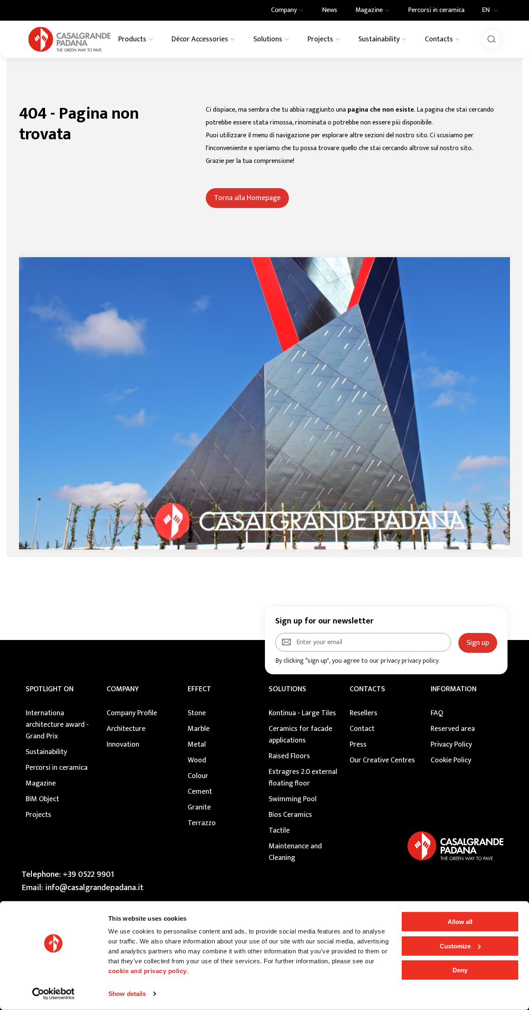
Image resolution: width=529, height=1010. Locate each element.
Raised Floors (289, 756)
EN (486, 10)
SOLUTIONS (287, 689)
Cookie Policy (451, 760)
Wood (197, 760)
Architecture (126, 729)
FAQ (437, 713)
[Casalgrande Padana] (69, 39)
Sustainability (46, 752)
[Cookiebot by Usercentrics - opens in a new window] (53, 994)
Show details (127, 993)
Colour (198, 776)
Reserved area (453, 729)
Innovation (123, 744)
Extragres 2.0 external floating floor (303, 777)
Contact (362, 729)
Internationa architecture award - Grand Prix (57, 724)
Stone (197, 713)
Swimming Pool (293, 799)
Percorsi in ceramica (57, 768)
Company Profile (132, 713)
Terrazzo (202, 823)
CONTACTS (367, 689)
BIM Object (42, 799)
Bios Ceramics (290, 815)
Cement (200, 791)
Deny (460, 970)
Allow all (460, 921)
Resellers (363, 713)
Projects (38, 815)
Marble (199, 729)
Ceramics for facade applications (300, 734)
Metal (197, 744)
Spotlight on (50, 689)
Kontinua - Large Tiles (302, 713)
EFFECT (199, 689)
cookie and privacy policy (147, 970)
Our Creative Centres (382, 760)
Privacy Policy (451, 744)
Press (358, 744)
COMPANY (123, 689)
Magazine (41, 783)
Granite (199, 807)
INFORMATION (454, 689)
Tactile (279, 830)
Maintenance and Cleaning (295, 852)
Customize (455, 945)
